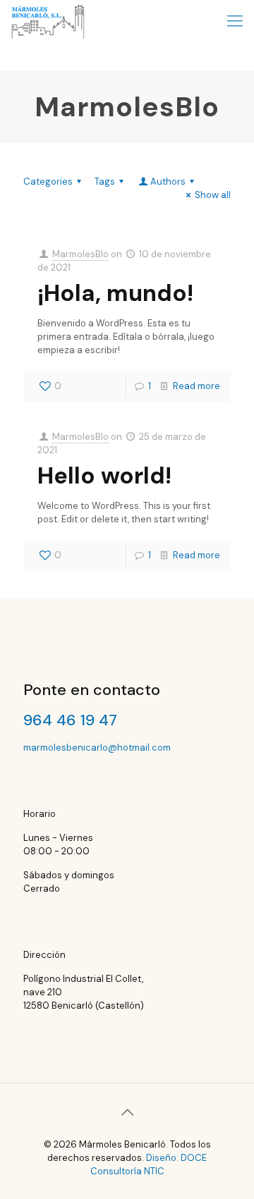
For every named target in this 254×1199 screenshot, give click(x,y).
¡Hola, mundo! (115, 293)
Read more (196, 386)
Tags (105, 181)
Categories (48, 181)
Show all (213, 195)
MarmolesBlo (80, 254)
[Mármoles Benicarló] (48, 21)
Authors (168, 181)
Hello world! (104, 475)
